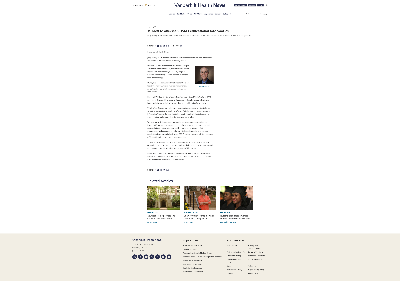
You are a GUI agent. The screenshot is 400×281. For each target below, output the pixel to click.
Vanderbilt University (256, 256)
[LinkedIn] (163, 256)
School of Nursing (234, 256)
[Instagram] (151, 256)
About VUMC (253, 273)
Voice (190, 14)
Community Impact (223, 14)
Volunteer (252, 266)
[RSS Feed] (134, 256)
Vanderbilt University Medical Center (197, 253)
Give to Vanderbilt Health (193, 245)
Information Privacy (234, 269)
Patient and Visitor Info (236, 252)
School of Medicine (255, 252)
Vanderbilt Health (190, 249)
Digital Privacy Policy (256, 269)
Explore (172, 14)
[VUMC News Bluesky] (169, 256)
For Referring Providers (192, 268)
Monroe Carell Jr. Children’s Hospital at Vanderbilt (202, 257)
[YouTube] (146, 256)
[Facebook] (140, 256)
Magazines (208, 14)
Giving (229, 266)
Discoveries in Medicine (192, 264)
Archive (260, 5)
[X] (157, 256)
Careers (230, 273)
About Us (252, 5)
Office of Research (255, 259)
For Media (181, 14)
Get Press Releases (240, 5)
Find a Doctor (232, 245)
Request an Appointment (193, 272)
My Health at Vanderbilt (192, 260)
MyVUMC (198, 14)
